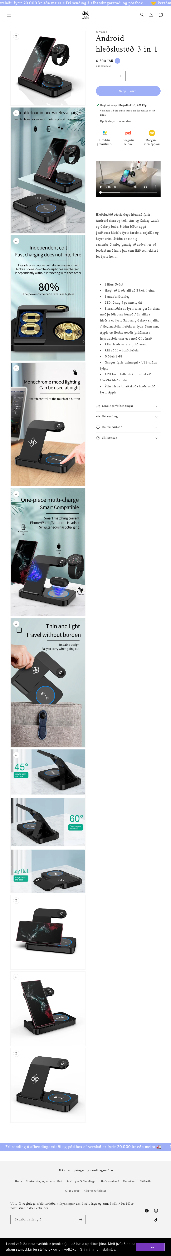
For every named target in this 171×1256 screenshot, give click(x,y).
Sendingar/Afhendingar (82, 1181)
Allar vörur (72, 1191)
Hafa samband (110, 1181)
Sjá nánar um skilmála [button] (98, 1249)
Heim (18, 1181)
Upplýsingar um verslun (115, 121)
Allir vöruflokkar (95, 1191)
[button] (8, 14)
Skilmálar (146, 1181)
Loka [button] (150, 1247)
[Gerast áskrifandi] (80, 1219)
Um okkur (129, 1181)
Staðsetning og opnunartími (44, 1181)
